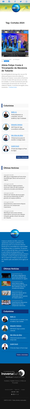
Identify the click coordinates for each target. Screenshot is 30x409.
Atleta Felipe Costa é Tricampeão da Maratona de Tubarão (14, 68)
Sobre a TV (17, 389)
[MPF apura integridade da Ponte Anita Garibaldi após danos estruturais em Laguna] (6, 276)
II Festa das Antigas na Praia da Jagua (19, 348)
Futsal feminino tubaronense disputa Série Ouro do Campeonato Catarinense (14, 205)
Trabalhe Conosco (14, 381)
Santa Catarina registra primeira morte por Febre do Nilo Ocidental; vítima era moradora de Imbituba (14, 187)
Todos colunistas (22, 157)
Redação (17, 59)
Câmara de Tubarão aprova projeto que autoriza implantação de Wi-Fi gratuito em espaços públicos (14, 196)
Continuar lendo (13, 87)
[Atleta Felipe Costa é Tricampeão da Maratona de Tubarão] (15, 43)
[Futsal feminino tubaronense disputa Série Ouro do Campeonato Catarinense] (6, 303)
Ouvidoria (6, 381)
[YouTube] (3, 1)
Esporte (6, 61)
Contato (23, 389)
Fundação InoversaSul (18, 377)
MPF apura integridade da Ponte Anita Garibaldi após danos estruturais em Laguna (15, 178)
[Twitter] (20, 1)
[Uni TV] (16, 8)
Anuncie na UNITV (9, 389)
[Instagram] (9, 1)
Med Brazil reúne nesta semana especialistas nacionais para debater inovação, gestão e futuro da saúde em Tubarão (14, 215)
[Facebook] (16, 394)
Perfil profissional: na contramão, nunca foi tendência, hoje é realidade (18, 116)
